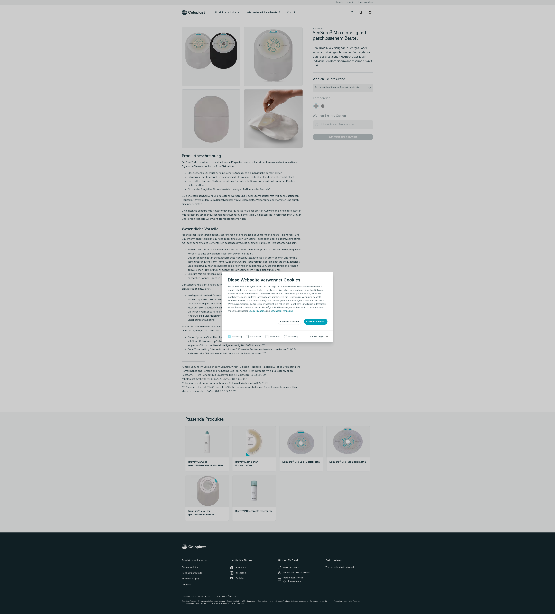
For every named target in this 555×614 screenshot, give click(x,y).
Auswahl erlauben (289, 321)
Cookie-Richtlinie (257, 311)
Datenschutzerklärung (281, 311)
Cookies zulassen (315, 321)
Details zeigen (317, 336)
